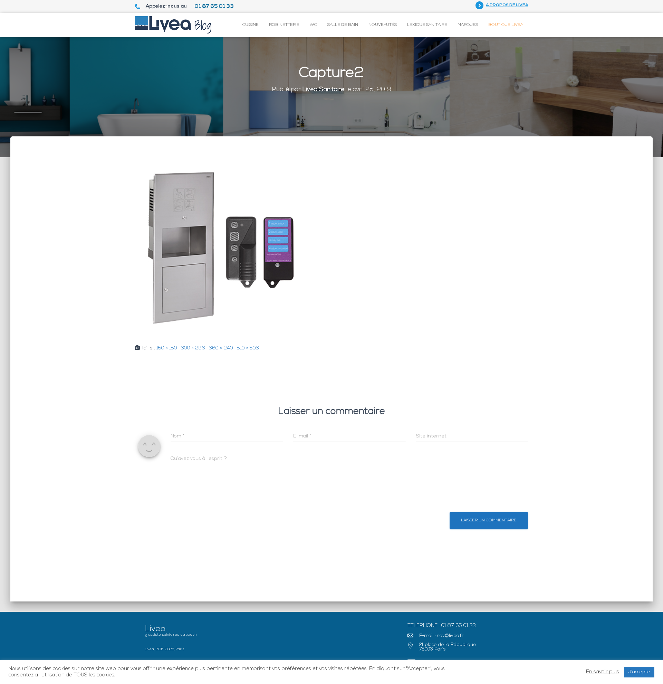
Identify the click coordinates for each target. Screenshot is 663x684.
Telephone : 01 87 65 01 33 (441, 625)
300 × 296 (193, 348)
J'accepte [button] (639, 672)
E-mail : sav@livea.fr (441, 636)
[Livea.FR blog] (173, 24)
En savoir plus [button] (602, 672)
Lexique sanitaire (427, 25)
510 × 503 (248, 348)
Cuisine (250, 25)
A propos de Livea (507, 5)
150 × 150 (166, 348)
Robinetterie (284, 25)
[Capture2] (223, 247)
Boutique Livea (505, 25)
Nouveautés (382, 25)
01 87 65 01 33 (214, 6)
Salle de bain (342, 25)
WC (313, 25)
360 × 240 (221, 348)
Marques (468, 25)
